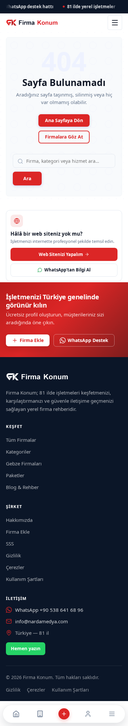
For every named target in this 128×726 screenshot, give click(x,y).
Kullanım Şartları (24, 579)
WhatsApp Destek (88, 340)
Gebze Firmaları (24, 463)
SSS (10, 543)
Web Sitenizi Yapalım (61, 254)
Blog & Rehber (22, 487)
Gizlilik (13, 555)
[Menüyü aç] (115, 22)
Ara (27, 178)
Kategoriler (18, 451)
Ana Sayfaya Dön (64, 120)
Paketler (15, 475)
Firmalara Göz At (64, 137)
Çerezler (15, 567)
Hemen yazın (25, 648)
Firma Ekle (32, 340)
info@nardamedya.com (41, 621)
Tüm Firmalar (21, 440)
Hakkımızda (19, 520)
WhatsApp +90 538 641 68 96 (49, 610)
